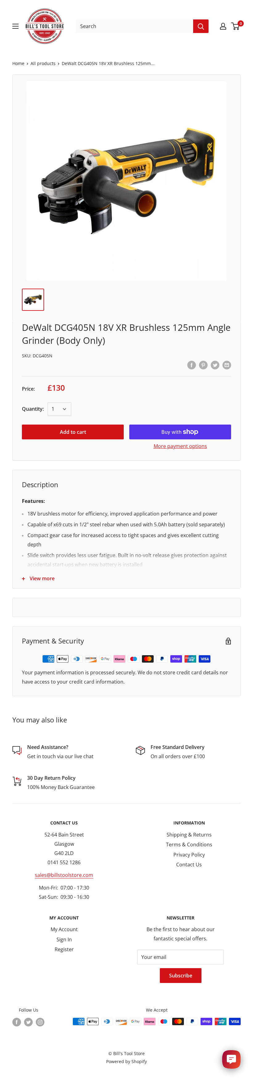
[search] (134, 26)
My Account (64, 929)
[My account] (223, 26)
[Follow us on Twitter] (28, 1022)
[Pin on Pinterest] (203, 364)
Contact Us (189, 864)
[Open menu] (15, 26)
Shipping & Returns (189, 834)
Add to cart (73, 432)
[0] (235, 26)
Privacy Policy (189, 854)
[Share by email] (226, 364)
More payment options (180, 446)
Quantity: (33, 408)
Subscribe (180, 975)
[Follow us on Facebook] (16, 1022)
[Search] (201, 26)
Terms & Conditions (189, 844)
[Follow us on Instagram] (40, 1022)
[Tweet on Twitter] (215, 364)
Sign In (64, 939)
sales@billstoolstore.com (64, 875)
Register (64, 949)
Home (18, 63)
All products (43, 63)
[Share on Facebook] (191, 364)
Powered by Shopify (126, 1061)
